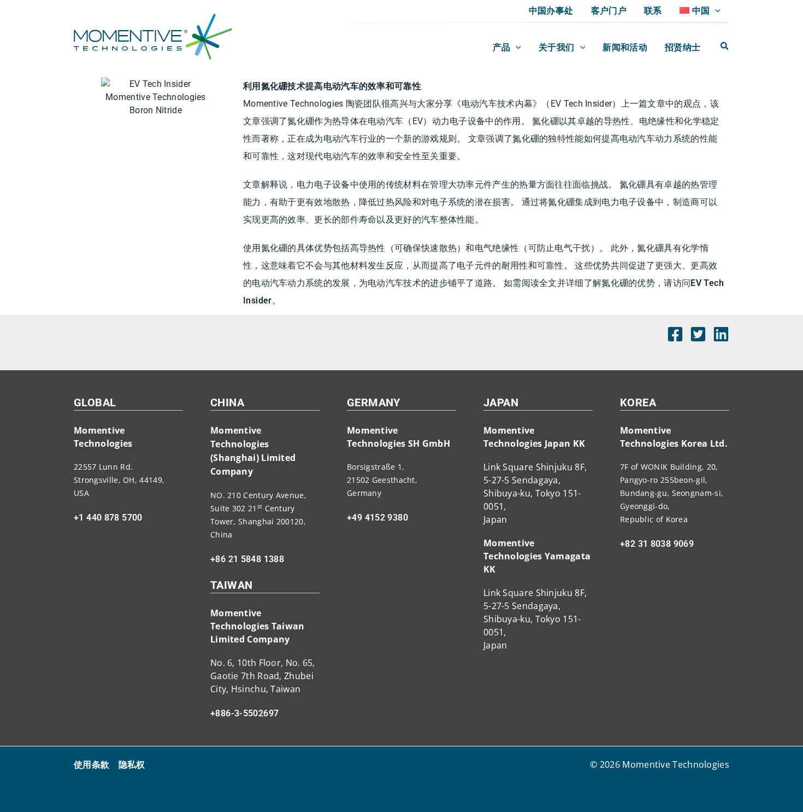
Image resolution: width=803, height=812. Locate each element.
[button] (715, 11)
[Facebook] (675, 334)
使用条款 (92, 764)
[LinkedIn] (721, 334)
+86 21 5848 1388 (247, 559)
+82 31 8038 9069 (657, 544)
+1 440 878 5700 (108, 517)
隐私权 (132, 764)
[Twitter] (698, 334)
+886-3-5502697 (244, 713)
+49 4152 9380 (377, 517)
